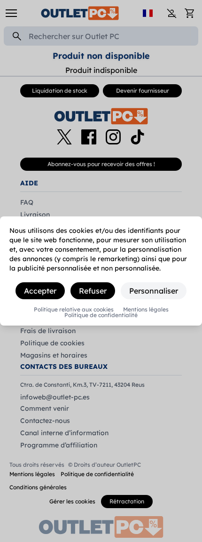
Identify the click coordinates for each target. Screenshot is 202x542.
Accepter (40, 290)
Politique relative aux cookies (74, 309)
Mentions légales (146, 309)
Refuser (93, 290)
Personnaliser (153, 290)
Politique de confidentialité (101, 315)
